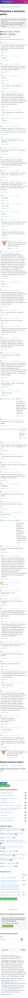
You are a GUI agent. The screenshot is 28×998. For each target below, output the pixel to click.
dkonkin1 (3, 939)
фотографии (19, 985)
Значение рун (4, 815)
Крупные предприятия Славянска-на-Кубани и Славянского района (12, 833)
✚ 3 (8, 208)
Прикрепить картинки (15, 765)
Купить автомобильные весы (8, 795)
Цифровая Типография (6, 792)
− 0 (9, 52)
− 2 (10, 314)
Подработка (5, 871)
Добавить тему (5, 785)
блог (16, 980)
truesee (18, 398)
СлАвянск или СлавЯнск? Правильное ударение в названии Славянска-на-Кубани (12, 829)
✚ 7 (6, 177)
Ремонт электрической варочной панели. (11, 892)
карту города (4, 988)
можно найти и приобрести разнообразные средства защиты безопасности (11, 808)
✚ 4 (6, 72)
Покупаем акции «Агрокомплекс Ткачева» (11, 895)
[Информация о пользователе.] (4, 243)
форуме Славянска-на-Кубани (11, 992)
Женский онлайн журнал (7, 818)
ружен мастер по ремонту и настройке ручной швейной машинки (12, 854)
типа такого (21, 980)
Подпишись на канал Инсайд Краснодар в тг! (12, 39)
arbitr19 (18, 520)
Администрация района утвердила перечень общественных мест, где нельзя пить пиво (13, 841)
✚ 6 (6, 377)
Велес (9, 241)
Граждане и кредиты (11, 863)
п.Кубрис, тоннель (10, 851)
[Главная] (7, 2)
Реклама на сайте (13, 909)
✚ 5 (6, 480)
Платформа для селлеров (7, 802)
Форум (2, 6)
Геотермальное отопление (7, 820)
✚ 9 (7, 106)
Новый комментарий (5, 37)
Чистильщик (22, 429)
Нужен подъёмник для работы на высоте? (11, 805)
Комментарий (4, 765)
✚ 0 (7, 60)
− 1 (9, 72)
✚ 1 (6, 52)
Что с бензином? (10, 866)
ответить (2, 52)
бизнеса (16, 982)
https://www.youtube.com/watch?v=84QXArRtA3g (12, 130)
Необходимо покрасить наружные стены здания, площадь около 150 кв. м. (10, 881)
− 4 (9, 278)
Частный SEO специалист (7, 812)
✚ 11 (7, 314)
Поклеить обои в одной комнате (8, 877)
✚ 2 (7, 144)
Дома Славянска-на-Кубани (13, 6)
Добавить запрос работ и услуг (8, 899)
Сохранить (3, 783)
